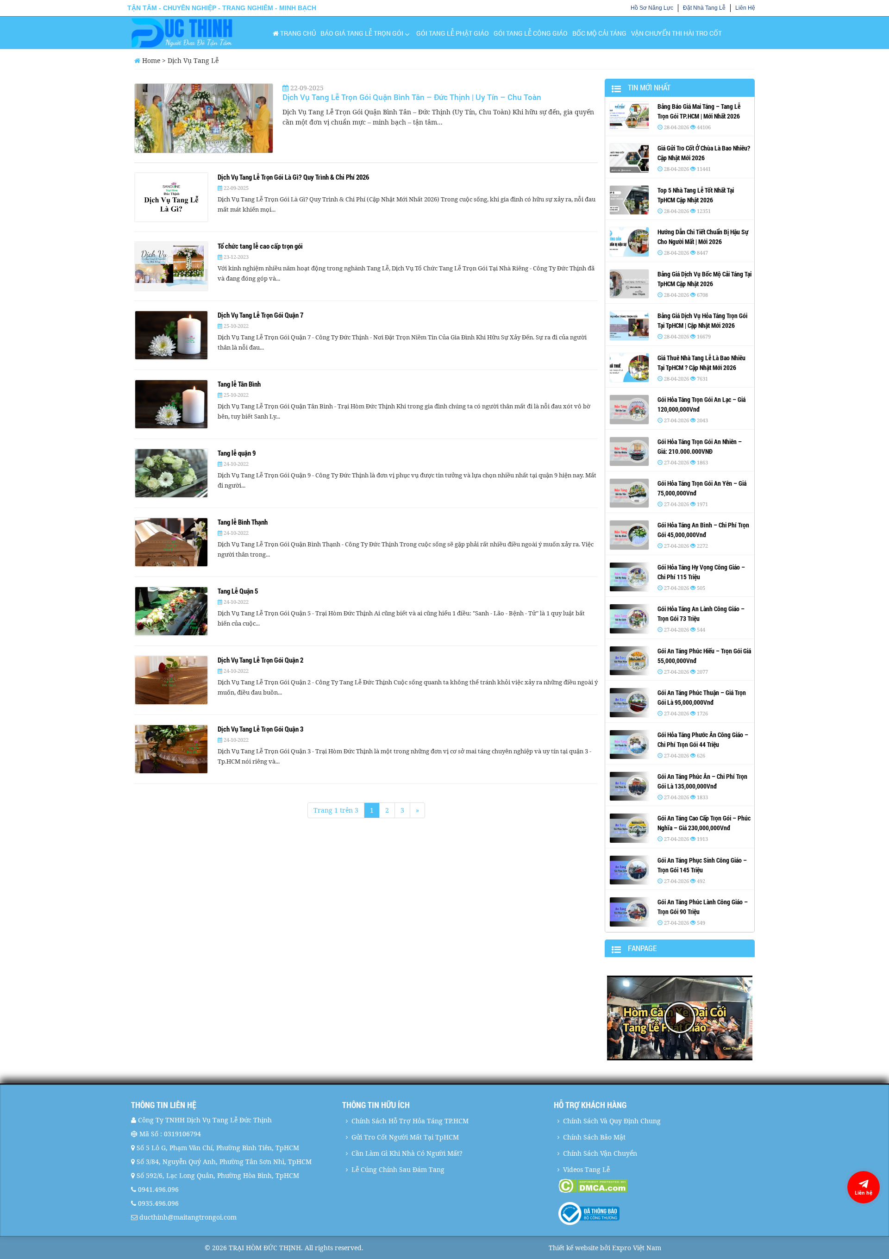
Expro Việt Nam (636, 1247)
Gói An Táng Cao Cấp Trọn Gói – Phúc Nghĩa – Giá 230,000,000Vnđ (704, 823)
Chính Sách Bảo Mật (594, 1137)
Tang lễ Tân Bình (239, 383)
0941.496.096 (158, 1189)
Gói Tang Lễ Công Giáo (531, 33)
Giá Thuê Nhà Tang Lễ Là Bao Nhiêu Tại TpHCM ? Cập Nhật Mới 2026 (701, 362)
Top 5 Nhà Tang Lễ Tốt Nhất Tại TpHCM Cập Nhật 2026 (695, 195)
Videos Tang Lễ (586, 1169)
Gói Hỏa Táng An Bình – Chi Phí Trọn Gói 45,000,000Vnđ (703, 529)
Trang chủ (297, 33)
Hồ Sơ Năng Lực (652, 8)
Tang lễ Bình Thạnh (243, 521)
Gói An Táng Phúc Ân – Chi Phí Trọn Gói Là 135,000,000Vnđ (702, 781)
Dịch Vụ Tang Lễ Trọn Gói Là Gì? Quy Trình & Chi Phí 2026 (293, 177)
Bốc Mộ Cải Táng (599, 33)
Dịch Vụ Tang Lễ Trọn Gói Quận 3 (260, 728)
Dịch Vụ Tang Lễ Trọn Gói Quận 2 (260, 659)
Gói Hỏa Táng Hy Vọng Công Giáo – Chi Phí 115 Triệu (701, 572)
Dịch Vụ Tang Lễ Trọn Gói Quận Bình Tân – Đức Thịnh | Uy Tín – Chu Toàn (411, 97)
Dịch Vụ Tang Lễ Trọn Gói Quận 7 (260, 314)
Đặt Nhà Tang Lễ (704, 8)
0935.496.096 (158, 1203)
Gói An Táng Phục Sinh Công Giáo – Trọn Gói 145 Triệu (702, 865)
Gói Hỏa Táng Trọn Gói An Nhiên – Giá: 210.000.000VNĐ (699, 446)
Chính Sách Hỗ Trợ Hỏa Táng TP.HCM (410, 1120)
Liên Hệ (745, 8)
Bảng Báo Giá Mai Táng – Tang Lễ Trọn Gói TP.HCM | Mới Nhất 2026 (698, 111)
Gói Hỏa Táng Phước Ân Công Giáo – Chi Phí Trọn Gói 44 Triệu (702, 739)
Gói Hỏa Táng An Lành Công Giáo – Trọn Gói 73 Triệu (701, 613)
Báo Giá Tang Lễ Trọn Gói (361, 33)
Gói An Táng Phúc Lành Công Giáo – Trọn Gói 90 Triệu (702, 906)
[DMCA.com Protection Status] (658, 1186)
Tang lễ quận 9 (237, 452)
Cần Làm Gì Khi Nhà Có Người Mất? (407, 1153)
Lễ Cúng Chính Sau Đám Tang (397, 1169)
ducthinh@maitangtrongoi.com (188, 1217)
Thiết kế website (573, 1247)
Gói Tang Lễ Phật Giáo (452, 33)
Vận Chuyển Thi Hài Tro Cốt (676, 33)
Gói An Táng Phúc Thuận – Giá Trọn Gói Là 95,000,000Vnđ (701, 697)
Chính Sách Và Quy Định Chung (612, 1120)
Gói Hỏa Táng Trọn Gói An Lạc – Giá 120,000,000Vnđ (701, 404)
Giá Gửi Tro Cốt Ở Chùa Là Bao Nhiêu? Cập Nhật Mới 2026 (703, 153)
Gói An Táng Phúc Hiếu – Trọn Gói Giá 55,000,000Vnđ (704, 655)
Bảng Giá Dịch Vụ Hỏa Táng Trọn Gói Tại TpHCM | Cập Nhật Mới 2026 (702, 320)
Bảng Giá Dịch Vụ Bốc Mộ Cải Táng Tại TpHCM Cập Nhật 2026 (704, 278)
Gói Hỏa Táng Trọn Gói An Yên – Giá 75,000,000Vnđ (701, 488)
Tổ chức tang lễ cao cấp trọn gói (260, 246)
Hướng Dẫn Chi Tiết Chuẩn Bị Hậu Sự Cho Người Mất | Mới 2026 (702, 236)
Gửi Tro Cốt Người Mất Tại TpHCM (405, 1137)
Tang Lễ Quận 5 (238, 590)
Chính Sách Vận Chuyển (600, 1153)
